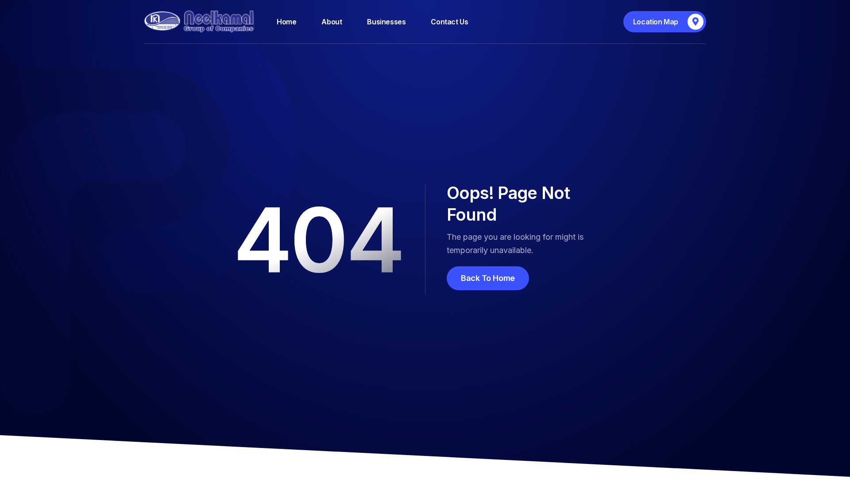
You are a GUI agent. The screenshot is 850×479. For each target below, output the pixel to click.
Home (286, 21)
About (331, 21)
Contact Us (449, 21)
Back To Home (488, 278)
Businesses (386, 21)
